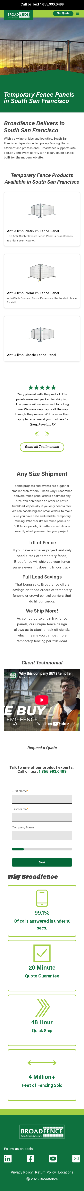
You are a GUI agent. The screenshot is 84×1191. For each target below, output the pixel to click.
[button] (36, 433)
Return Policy (45, 1172)
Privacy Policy (22, 1172)
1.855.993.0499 (53, 772)
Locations (65, 1172)
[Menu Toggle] (77, 13)
